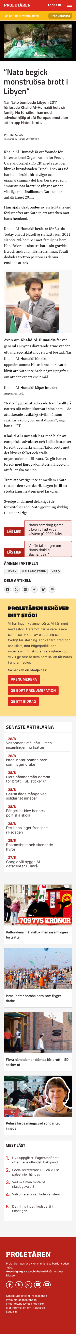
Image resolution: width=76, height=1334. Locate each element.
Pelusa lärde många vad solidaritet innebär (26, 796)
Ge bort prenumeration (33, 690)
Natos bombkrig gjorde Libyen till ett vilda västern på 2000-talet (46, 529)
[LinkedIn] (25, 589)
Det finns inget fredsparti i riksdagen (32, 1208)
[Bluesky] (43, 589)
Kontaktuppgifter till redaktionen (26, 1295)
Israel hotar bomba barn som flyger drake (26, 762)
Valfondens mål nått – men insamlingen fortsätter (29, 745)
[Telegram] (34, 589)
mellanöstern (34, 571)
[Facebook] (7, 589)
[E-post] (52, 589)
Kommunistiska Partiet (46, 1263)
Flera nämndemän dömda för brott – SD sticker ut (28, 779)
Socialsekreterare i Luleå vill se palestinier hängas (36, 1172)
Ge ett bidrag (23, 701)
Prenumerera (60, 15)
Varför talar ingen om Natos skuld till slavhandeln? (45, 550)
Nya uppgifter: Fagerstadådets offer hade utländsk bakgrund (35, 1160)
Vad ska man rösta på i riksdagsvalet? (29, 1184)
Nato (55, 571)
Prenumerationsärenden (21, 1299)
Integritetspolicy (16, 1303)
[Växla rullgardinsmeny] (69, 5)
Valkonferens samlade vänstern (36, 1194)
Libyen (11, 571)
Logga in (54, 5)
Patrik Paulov (13, 135)
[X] (16, 589)
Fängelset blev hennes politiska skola (25, 813)
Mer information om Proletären (25, 1307)
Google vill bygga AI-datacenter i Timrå (24, 864)
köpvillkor (39, 1303)
